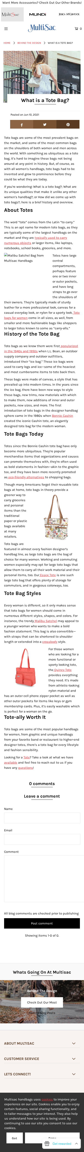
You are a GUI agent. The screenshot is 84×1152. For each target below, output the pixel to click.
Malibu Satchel (45, 621)
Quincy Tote (62, 670)
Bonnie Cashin (62, 416)
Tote (26, 757)
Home (7, 42)
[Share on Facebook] (21, 124)
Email (8, 830)
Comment (11, 852)
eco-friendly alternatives (26, 477)
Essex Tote (47, 575)
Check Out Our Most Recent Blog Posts (42, 1004)
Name (8, 809)
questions (25, 768)
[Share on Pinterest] (68, 124)
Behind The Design (29, 42)
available (10, 762)
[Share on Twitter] (44, 124)
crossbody (49, 642)
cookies (47, 1099)
